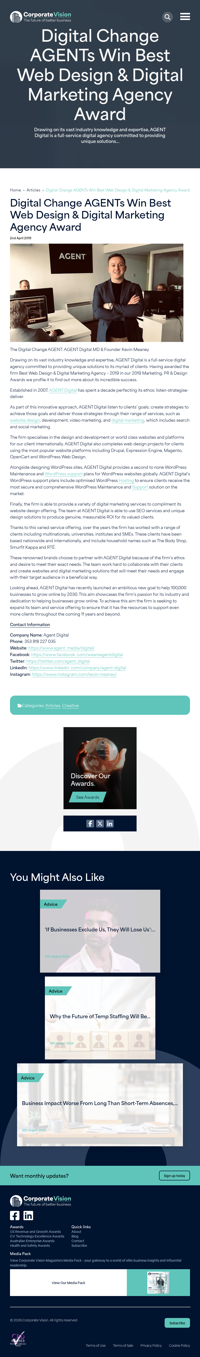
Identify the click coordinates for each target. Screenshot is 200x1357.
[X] (100, 824)
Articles (33, 190)
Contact (77, 1240)
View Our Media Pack (68, 1283)
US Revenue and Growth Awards (35, 1231)
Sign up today (174, 1175)
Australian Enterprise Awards (32, 1240)
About (76, 1231)
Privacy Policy (151, 1345)
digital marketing (127, 420)
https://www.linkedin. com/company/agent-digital (77, 667)
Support (140, 486)
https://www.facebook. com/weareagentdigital (77, 654)
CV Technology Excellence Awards (37, 1236)
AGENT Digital (63, 390)
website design (25, 420)
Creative (70, 705)
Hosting (127, 480)
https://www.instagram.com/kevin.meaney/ (74, 674)
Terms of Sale (123, 1345)
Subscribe (79, 1245)
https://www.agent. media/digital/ (61, 647)
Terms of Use (96, 1345)
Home (15, 190)
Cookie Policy (179, 1345)
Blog (75, 1236)
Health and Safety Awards (30, 1245)
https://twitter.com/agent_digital (58, 661)
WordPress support (64, 473)
